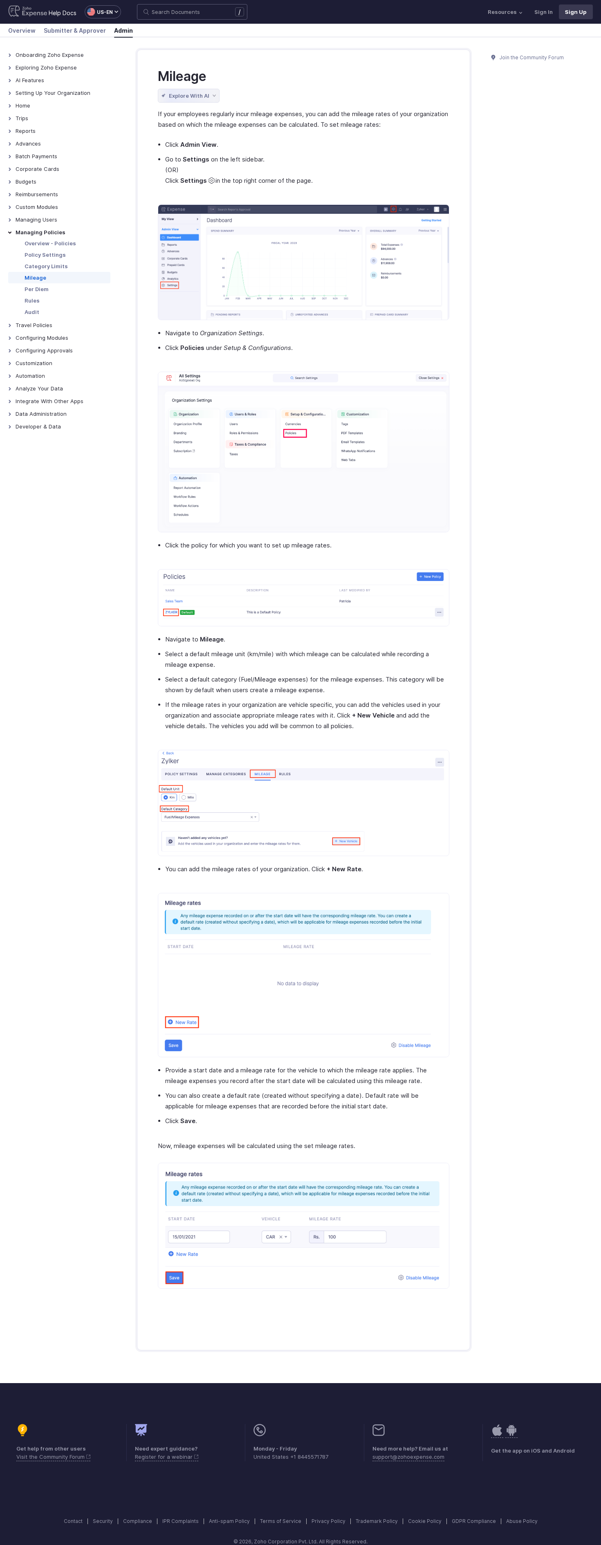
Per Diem (37, 289)
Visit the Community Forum (51, 1456)
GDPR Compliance (474, 1521)
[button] (98, 11)
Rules (32, 300)
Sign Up (576, 12)
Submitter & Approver (75, 30)
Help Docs (62, 12)
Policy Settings (45, 254)
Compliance (137, 1521)
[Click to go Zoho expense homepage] (27, 11)
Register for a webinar (164, 1456)
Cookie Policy (425, 1521)
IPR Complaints (180, 1521)
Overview (22, 30)
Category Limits (46, 266)
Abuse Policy (522, 1521)
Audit (32, 312)
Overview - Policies (50, 243)
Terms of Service (280, 1521)
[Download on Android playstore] (497, 1434)
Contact (73, 1521)
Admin (123, 30)
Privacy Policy (328, 1521)
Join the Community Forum (531, 57)
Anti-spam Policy (229, 1521)
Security (103, 1521)
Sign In (543, 12)
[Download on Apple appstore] (511, 1434)
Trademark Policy (377, 1521)
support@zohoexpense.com (408, 1456)
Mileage (35, 277)
